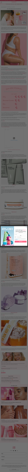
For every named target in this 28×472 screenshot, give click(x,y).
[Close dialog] (26, 227)
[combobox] (16, 237)
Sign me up (20, 241)
